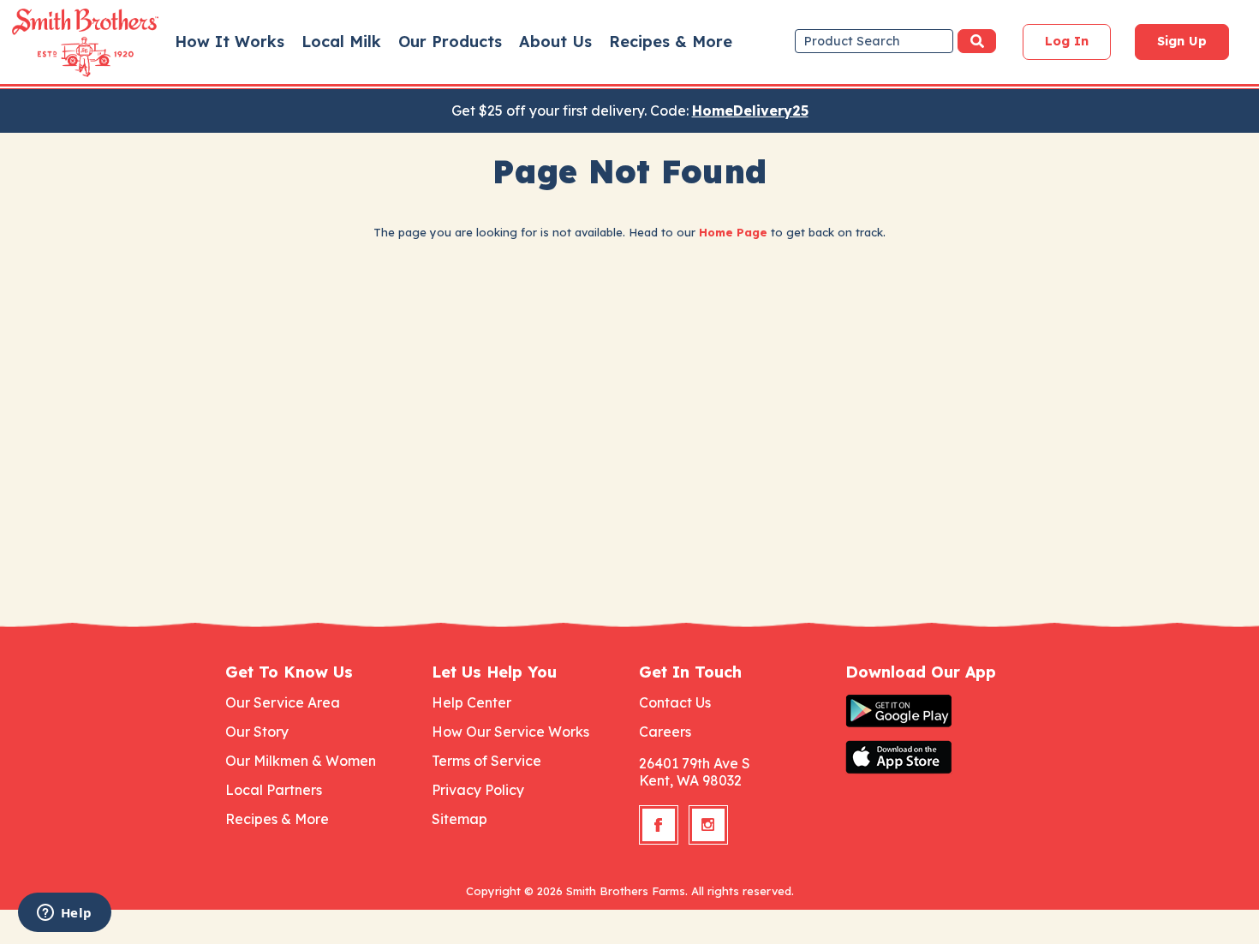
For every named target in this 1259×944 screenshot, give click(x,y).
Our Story (257, 731)
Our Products (450, 41)
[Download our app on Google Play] (939, 711)
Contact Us (675, 702)
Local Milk (341, 41)
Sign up (1182, 41)
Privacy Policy (478, 789)
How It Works (229, 41)
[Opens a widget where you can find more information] (64, 914)
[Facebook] (658, 825)
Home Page (733, 232)
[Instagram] (708, 825)
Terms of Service (486, 760)
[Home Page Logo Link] (60, 43)
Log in (1067, 41)
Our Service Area (282, 702)
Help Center (471, 702)
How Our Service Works (510, 731)
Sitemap (459, 818)
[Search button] (977, 41)
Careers (665, 731)
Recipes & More (670, 41)
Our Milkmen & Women (300, 760)
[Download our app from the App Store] (939, 757)
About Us (555, 41)
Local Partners (273, 789)
